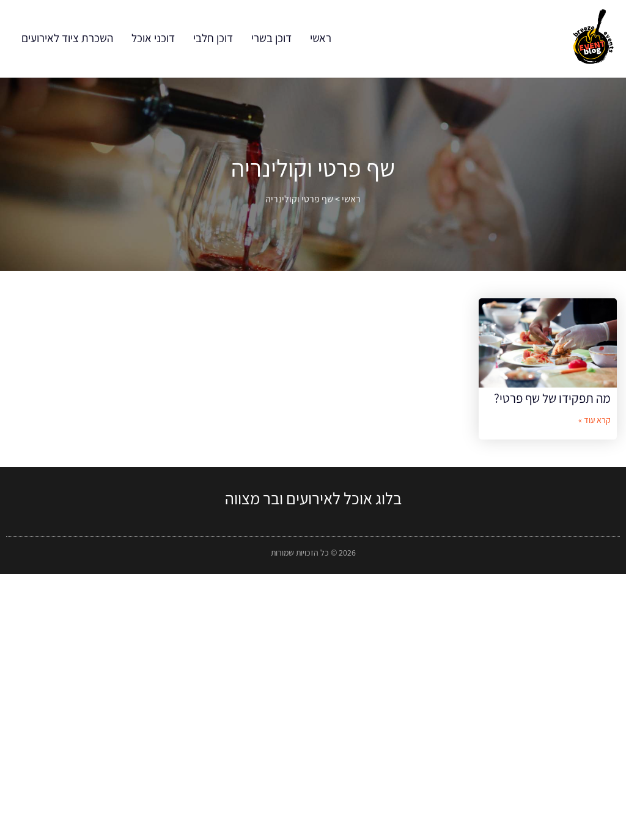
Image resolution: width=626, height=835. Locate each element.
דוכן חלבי (213, 38)
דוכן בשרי (271, 38)
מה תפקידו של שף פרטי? (552, 398)
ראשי (320, 38)
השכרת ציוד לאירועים (67, 38)
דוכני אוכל (153, 38)
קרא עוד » (594, 419)
